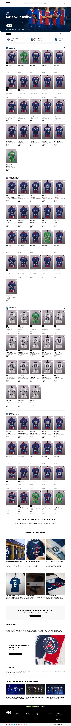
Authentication (28, 715)
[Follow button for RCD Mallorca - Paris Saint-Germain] (64, 308)
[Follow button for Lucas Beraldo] (64, 75)
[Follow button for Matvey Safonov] (28, 51)
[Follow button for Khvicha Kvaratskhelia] (16, 181)
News (17, 715)
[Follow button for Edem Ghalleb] (40, 361)
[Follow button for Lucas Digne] (28, 125)
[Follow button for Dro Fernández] (52, 125)
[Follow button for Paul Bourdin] (16, 280)
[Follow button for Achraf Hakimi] (52, 51)
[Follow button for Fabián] (28, 100)
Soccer (20, 5)
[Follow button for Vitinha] (28, 181)
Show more (8, 678)
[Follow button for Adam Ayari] (16, 256)
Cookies (55, 724)
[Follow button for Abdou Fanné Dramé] (52, 256)
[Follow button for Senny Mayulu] (52, 100)
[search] (35, 3)
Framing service (28, 714)
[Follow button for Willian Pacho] (28, 75)
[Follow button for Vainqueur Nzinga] (28, 361)
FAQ (36, 713)
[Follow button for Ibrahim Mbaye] (64, 100)
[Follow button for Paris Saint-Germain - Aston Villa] (64, 48)
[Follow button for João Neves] (16, 100)
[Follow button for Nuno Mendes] (40, 51)
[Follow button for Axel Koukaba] (64, 231)
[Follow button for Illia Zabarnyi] (40, 125)
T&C (48, 724)
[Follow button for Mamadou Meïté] (64, 256)
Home (7, 29)
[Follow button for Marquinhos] (64, 51)
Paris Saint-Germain (24, 29)
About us (17, 713)
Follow (9, 25)
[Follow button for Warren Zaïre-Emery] (40, 100)
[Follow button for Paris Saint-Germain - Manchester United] (64, 178)
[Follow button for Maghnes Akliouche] (16, 75)
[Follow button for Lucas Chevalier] (16, 150)
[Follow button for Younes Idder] (40, 256)
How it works (28, 713)
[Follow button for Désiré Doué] (16, 51)
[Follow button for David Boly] (40, 231)
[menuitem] (59, 3)
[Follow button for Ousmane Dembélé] (40, 75)
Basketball (23, 5)
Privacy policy (52, 724)
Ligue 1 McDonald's (17, 29)
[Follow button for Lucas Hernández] (16, 125)
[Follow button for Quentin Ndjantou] (64, 125)
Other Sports (28, 5)
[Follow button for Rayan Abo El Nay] (28, 256)
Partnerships (18, 714)
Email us (37, 714)
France (13, 29)
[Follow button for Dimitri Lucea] (64, 206)
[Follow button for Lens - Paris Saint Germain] (64, 414)
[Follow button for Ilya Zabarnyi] (16, 206)
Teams (32, 5)
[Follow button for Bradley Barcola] (52, 75)
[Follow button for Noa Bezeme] (40, 386)
